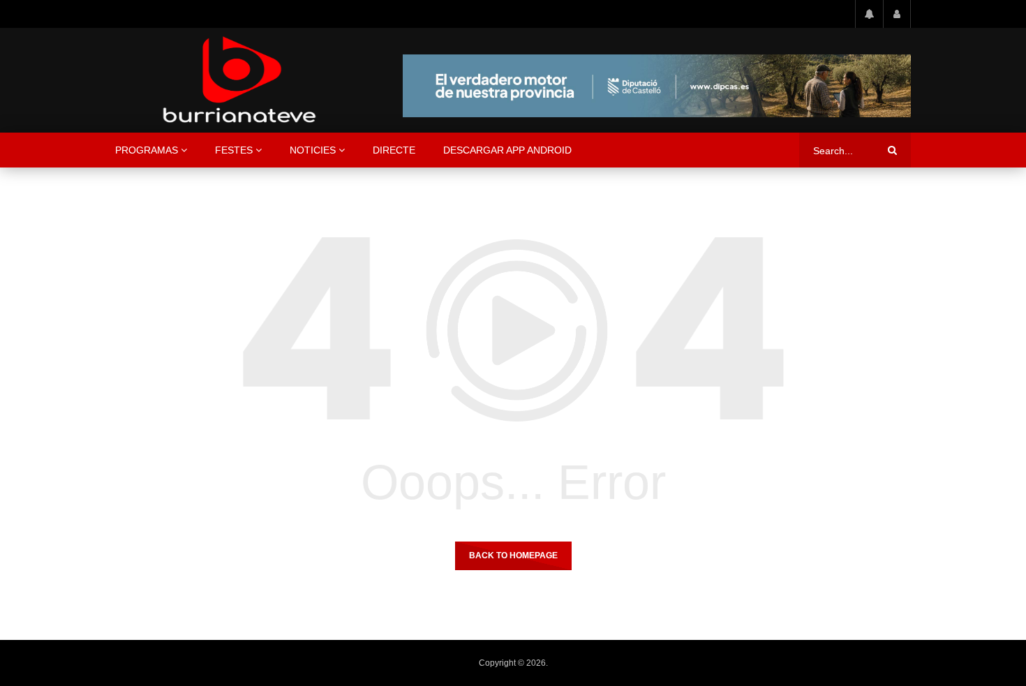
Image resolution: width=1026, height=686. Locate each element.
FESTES (234, 150)
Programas (146, 150)
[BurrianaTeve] (239, 80)
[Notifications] (869, 14)
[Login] (897, 14)
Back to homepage (513, 555)
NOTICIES (313, 150)
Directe (394, 150)
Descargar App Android (507, 150)
